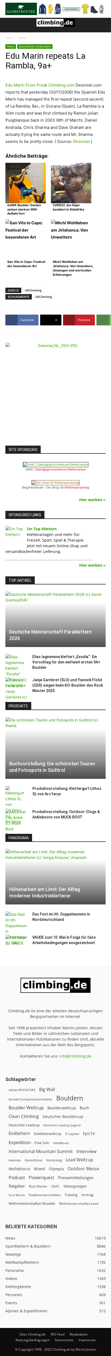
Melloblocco (19, 1168)
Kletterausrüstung (77, 487)
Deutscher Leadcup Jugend (62, 1125)
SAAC (55, 1186)
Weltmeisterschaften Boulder (32, 1203)
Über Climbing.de (32, 1334)
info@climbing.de (75, 1056)
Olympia (56, 1168)
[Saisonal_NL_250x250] (55, 393)
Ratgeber (17, 1186)
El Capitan (72, 1134)
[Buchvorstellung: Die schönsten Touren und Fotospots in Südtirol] (55, 748)
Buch (84, 1107)
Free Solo (41, 1142)
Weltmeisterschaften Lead (78, 1203)
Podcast (17, 1177)
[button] (9, 25)
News (23, 38)
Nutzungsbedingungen (33, 1340)
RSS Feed (57, 1334)
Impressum (87, 1340)
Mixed (39, 1168)
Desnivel (81, 141)
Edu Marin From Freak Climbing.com (40, 85)
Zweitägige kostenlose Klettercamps (60, 469)
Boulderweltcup (61, 1108)
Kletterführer (34, 1160)
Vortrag (87, 1194)
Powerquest (41, 1177)
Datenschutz (64, 1340)
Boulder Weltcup (26, 1107)
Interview (86, 1151)
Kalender (15, 1160)
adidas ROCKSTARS (22, 1090)
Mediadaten (79, 1334)
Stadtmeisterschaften (45, 1195)
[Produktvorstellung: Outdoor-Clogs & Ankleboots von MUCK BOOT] (16, 823)
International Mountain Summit (41, 1151)
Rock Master (38, 1186)
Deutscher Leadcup (24, 1125)
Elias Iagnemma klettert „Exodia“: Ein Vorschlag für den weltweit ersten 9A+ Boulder (66, 662)
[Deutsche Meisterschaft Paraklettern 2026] (55, 619)
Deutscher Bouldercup (63, 1116)
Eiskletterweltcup (47, 1133)
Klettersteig (54, 1160)
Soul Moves (17, 1195)
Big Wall (47, 1089)
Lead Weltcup (79, 1160)
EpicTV (89, 1133)
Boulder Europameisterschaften (31, 1099)
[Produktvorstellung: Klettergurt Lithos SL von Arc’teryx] (16, 805)
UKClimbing (33, 290)
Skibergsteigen (75, 1186)
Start (9, 38)
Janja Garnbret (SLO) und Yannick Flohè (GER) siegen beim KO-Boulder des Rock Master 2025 (67, 685)
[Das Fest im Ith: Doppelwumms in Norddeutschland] (16, 928)
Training (71, 1194)
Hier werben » (92, 499)
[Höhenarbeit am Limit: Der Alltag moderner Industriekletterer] (55, 876)
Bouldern (69, 1098)
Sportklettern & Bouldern (35, 46)
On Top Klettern (42, 528)
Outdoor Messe (83, 1169)
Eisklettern (19, 1133)
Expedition (20, 1142)
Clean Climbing (24, 1116)
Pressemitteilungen (75, 1177)
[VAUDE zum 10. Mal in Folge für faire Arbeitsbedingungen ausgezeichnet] (16, 943)
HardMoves (61, 1143)
